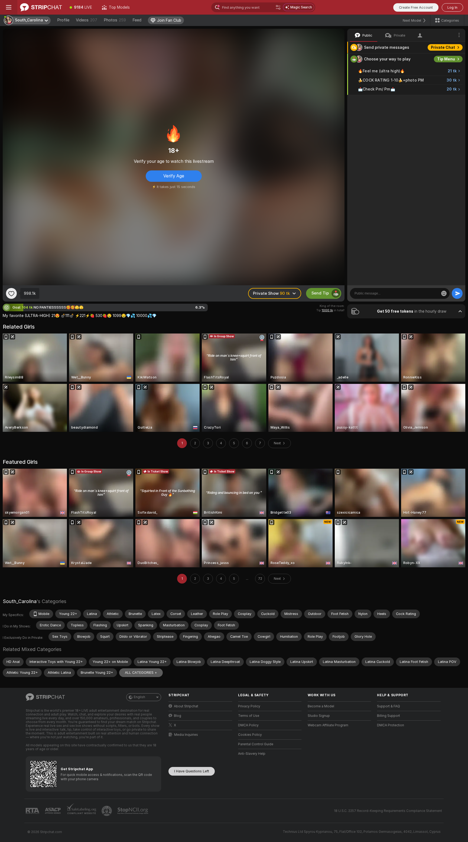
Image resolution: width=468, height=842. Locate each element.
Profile (63, 20)
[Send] (457, 293)
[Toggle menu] (8, 7)
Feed (136, 20)
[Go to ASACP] (53, 811)
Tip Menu (446, 59)
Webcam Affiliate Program (328, 725)
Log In (452, 7)
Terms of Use (248, 716)
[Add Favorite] (11, 293)
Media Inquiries (186, 735)
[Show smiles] (444, 293)
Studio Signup (319, 716)
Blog (177, 716)
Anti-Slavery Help (251, 754)
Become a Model (321, 706)
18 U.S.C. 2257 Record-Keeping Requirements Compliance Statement (388, 811)
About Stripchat (186, 706)
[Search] (278, 7)
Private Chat (443, 47)
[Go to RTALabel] (33, 811)
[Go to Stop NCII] (133, 811)
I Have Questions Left (191, 771)
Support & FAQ (388, 706)
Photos (115, 20)
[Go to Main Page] (41, 7)
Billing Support (388, 716)
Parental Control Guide (255, 744)
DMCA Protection (390, 725)
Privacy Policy (249, 706)
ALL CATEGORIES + (141, 673)
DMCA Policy (248, 725)
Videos (86, 20)
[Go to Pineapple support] (107, 811)
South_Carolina (20, 601)
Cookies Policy (250, 735)
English (139, 697)
